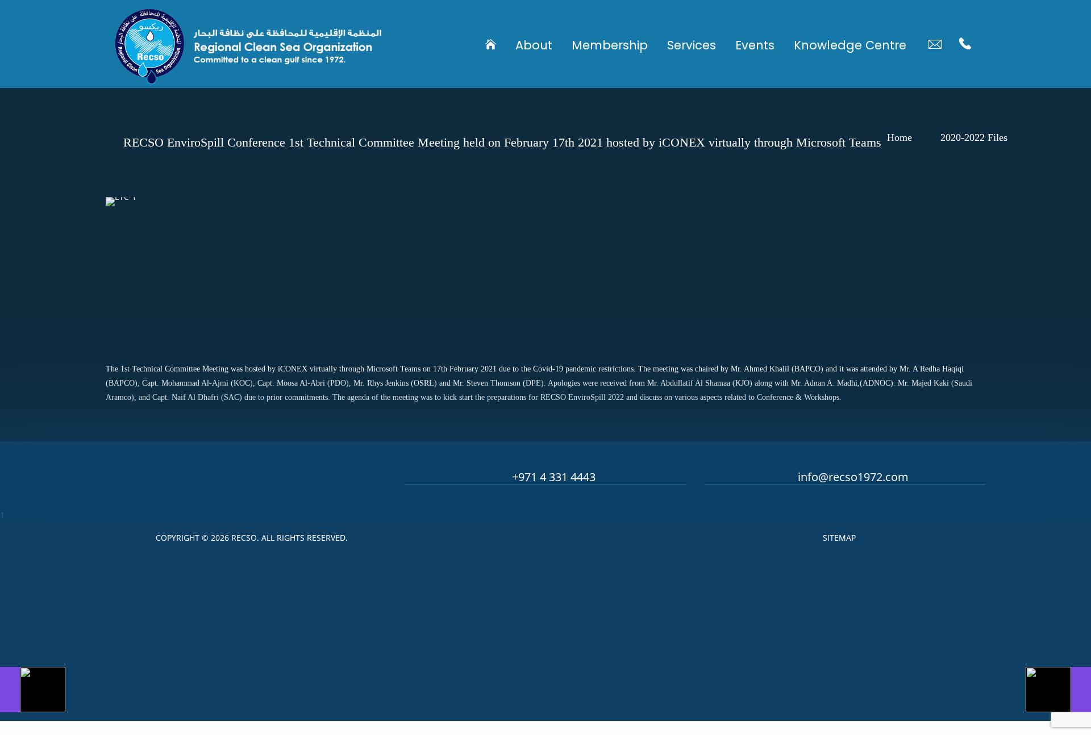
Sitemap (839, 537)
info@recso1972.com (853, 477)
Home (899, 137)
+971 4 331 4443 (554, 477)
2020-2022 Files (973, 137)
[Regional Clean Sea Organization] (248, 44)
